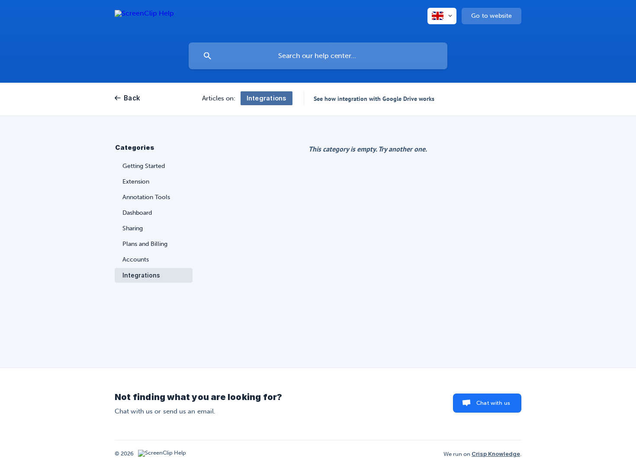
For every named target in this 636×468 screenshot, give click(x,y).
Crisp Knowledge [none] (496, 453)
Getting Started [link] (143, 166)
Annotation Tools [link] (146, 197)
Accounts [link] (135, 259)
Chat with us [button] (493, 403)
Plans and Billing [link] (144, 244)
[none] (144, 19)
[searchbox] (318, 55)
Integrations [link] (141, 275)
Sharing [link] (132, 228)
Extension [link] (135, 181)
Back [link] (132, 98)
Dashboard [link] (137, 212)
